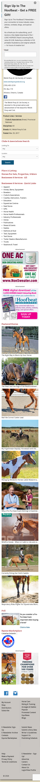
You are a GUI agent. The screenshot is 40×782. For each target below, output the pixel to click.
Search (7, 162)
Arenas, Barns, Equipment (13, 190)
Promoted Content (29, 712)
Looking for (5, 145)
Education (7, 201)
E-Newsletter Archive (10, 733)
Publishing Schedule (29, 738)
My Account (6, 702)
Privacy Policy (7, 759)
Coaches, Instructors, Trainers (15, 198)
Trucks (6, 242)
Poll (4, 610)
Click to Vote (25, 627)
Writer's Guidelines (29, 733)
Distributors (6, 708)
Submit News (27, 727)
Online (6, 220)
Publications (8, 223)
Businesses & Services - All (14, 177)
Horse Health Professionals (14, 214)
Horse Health (9, 212)
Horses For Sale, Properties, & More (19, 174)
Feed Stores (8, 206)
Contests (5, 735)
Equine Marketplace (9, 738)
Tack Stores (8, 236)
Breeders (7, 192)
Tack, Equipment (10, 234)
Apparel (7, 187)
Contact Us (26, 765)
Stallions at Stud (10, 231)
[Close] (35, 3)
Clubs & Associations (12, 195)
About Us (25, 767)
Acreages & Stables (29, 707)
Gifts (5, 209)
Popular (25, 710)
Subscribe (5, 711)
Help (3, 754)
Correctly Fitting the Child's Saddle (15, 573)
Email (6, 50)
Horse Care (26, 702)
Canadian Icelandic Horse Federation (16, 633)
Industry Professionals (12, 217)
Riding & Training (28, 704)
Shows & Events (9, 225)
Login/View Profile (29, 770)
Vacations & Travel (11, 245)
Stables (6, 228)
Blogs (24, 718)
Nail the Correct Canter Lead (12, 418)
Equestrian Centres (11, 203)
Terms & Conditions (9, 762)
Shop (3, 705)
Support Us (26, 735)
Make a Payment (8, 756)
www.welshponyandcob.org (14, 82)
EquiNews (25, 715)
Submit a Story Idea (29, 730)
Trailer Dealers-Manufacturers (15, 239)
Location (4, 153)
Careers (25, 762)
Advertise (25, 759)
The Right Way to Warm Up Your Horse (16, 355)
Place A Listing (9, 170)
